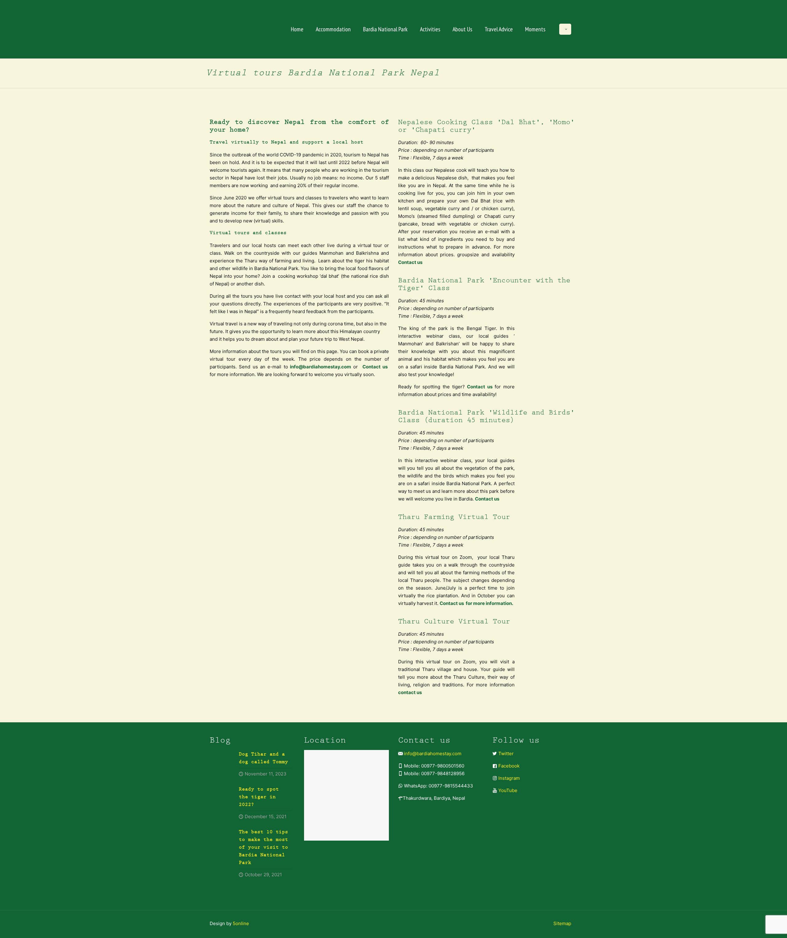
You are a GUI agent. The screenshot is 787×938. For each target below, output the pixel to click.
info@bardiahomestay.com (432, 753)
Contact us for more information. (477, 603)
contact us (410, 692)
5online (241, 923)
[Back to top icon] (757, 925)
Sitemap (562, 923)
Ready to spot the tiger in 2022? (259, 797)
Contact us (375, 367)
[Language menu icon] (565, 29)
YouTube (507, 790)
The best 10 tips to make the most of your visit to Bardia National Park (263, 847)
